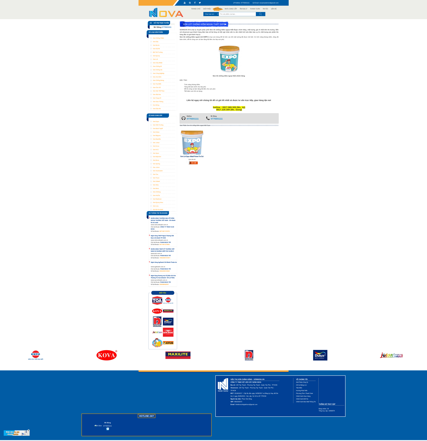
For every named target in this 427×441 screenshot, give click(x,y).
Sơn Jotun (156, 142)
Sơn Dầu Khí (157, 108)
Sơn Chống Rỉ (157, 66)
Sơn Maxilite (157, 139)
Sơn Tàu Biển (157, 84)
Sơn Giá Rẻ (156, 48)
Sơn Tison (156, 178)
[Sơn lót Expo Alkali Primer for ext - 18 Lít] (192, 163)
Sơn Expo (156, 121)
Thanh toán (255, 9)
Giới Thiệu (207, 9)
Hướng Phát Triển (301, 390)
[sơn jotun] (168, 342)
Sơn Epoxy (156, 56)
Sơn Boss (156, 160)
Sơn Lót (155, 59)
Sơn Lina (155, 206)
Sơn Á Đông (157, 192)
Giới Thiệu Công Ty (302, 382)
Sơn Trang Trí (157, 98)
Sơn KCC (156, 149)
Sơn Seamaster (158, 171)
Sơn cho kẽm (157, 77)
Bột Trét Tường (158, 52)
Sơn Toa (155, 174)
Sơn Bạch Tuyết (158, 128)
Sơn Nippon (157, 135)
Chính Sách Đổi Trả (302, 399)
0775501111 (193, 119)
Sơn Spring (156, 164)
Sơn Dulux (156, 132)
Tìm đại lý (243, 9)
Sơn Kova (156, 146)
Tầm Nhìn (299, 388)
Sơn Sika (156, 185)
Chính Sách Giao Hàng (303, 396)
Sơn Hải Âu (156, 195)
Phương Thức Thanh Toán (304, 393)
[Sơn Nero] (168, 332)
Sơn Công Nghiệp (158, 73)
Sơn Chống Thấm (158, 38)
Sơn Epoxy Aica (158, 202)
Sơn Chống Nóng (158, 80)
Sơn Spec (156, 153)
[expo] (168, 300)
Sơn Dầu (155, 41)
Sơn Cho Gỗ (157, 87)
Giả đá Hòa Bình (158, 209)
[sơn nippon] (157, 321)
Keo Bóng (156, 105)
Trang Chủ (195, 9)
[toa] (157, 300)
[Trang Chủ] (167, 12)
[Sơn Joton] (157, 332)
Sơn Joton (156, 167)
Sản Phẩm (218, 9)
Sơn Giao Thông (158, 101)
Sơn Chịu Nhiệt (157, 63)
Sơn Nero (156, 188)
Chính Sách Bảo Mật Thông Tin (306, 402)
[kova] (157, 311)
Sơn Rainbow (157, 199)
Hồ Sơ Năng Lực (301, 385)
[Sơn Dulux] (168, 321)
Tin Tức (265, 9)
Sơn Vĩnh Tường (158, 125)
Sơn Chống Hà (157, 70)
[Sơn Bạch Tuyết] (157, 342)
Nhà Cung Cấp (231, 9)
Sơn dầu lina (157, 94)
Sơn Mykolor (157, 156)
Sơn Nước (156, 45)
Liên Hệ (274, 9)
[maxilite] (168, 311)
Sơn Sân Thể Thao (158, 91)
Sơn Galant (156, 181)
